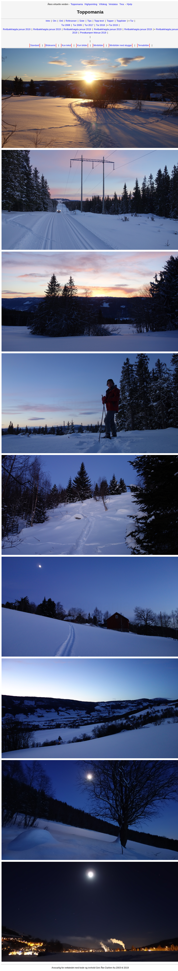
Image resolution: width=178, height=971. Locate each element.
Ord (61, 21)
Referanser (71, 21)
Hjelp (129, 4)
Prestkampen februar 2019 (93, 32)
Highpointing (91, 4)
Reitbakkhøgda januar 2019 (16, 29)
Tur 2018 (100, 25)
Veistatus (113, 4)
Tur (131, 21)
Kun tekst (66, 45)
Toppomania (77, 4)
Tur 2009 (77, 25)
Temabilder (143, 45)
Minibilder (98, 45)
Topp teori (99, 21)
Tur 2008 (65, 25)
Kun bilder (82, 45)
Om (54, 21)
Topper (110, 21)
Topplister (121, 21)
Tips (89, 21)
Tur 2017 (89, 25)
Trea (121, 4)
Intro (48, 21)
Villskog (103, 4)
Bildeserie (50, 45)
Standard (34, 45)
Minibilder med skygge (120, 45)
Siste (81, 21)
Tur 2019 (113, 25)
